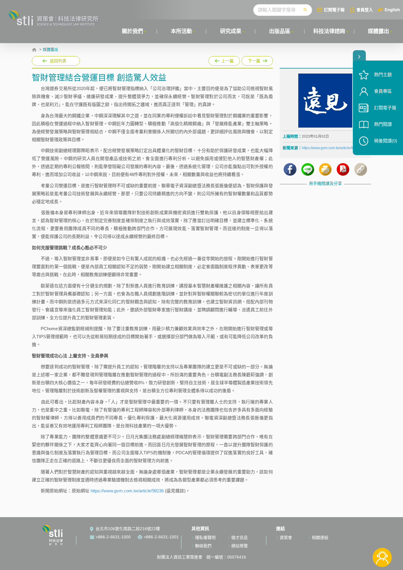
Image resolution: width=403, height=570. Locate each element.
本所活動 (181, 31)
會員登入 (364, 9)
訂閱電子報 (334, 9)
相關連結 (320, 537)
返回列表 (58, 60)
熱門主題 (383, 74)
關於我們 (132, 31)
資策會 (286, 537)
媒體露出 (378, 31)
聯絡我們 (203, 545)
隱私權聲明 (205, 537)
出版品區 (279, 31)
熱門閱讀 (383, 124)
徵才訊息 (239, 537)
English (392, 9)
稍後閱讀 (385, 140)
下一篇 (257, 61)
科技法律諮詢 (329, 31)
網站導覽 (239, 545)
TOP (382, 537)
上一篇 (224, 59)
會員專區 (383, 91)
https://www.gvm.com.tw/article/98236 (127, 490)
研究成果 (230, 31)
